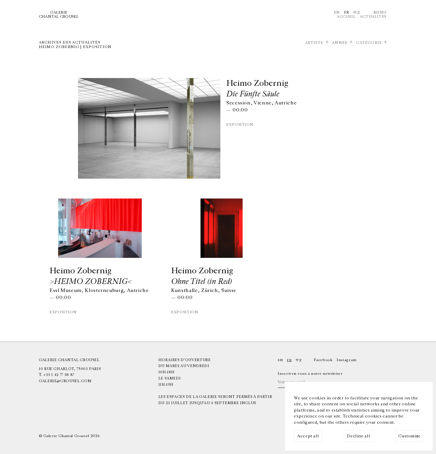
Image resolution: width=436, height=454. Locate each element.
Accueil (346, 16)
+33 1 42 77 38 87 (59, 374)
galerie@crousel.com (65, 381)
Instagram (347, 360)
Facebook (323, 360)
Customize (409, 436)
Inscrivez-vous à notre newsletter (310, 373)
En (337, 12)
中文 (357, 12)
